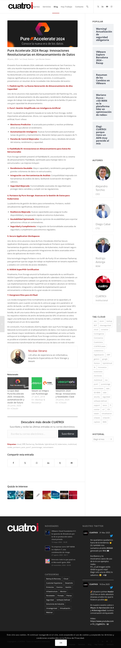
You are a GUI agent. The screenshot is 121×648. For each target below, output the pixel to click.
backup (109, 321)
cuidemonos (98, 350)
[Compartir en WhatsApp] (36, 463)
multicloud (72, 444)
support (97, 405)
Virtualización (65, 608)
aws (95, 321)
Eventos (31, 59)
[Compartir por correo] (71, 463)
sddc (105, 392)
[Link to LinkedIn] (102, 6)
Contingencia (99, 334)
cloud (19, 444)
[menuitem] (26, 6)
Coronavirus (98, 338)
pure (23, 447)
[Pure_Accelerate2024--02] (42, 33)
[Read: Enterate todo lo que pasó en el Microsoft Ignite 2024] (47, 561)
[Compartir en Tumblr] (60, 463)
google (104, 359)
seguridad (106, 397)
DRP (23, 444)
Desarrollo (69, 583)
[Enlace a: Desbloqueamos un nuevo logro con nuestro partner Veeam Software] (29, 495)
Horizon (97, 363)
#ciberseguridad (99, 610)
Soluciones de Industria (55, 604)
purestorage (37, 447)
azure (102, 321)
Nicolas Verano (44, 59)
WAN (104, 422)
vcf (103, 409)
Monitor (63, 591)
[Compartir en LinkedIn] (48, 463)
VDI (108, 409)
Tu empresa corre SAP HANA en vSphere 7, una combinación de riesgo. (63, 549)
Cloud (24, 59)
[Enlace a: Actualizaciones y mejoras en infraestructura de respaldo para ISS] (20, 495)
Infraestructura (51, 591)
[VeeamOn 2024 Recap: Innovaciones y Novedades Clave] (66, 383)
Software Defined (63, 600)
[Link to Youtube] (107, 6)
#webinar (112, 591)
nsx (106, 380)
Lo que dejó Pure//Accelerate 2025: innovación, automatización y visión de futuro (15, 396)
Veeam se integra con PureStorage (40, 392)
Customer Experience (54, 583)
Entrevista (50, 587)
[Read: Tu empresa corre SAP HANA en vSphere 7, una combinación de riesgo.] (47, 548)
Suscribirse (68, 433)
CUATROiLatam (100, 346)
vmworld (106, 418)
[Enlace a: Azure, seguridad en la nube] (38, 495)
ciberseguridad (105, 325)
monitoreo (98, 376)
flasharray (30, 444)
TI (110, 405)
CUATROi (93, 532)
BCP (95, 325)
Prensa (69, 595)
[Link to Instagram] (111, 6)
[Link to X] (98, 6)
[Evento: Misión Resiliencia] (118, 324)
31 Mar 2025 (104, 532)
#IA (104, 550)
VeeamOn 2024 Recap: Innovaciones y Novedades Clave (66, 393)
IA (56, 444)
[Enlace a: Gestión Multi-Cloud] (11, 495)
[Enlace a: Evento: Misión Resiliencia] (64, 495)
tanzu (105, 405)
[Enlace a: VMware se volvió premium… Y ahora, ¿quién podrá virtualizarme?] (46, 495)
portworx (17, 447)
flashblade (39, 444)
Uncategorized (51, 608)
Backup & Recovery (53, 579)
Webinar (49, 612)
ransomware (48, 447)
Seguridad (50, 600)
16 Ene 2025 (104, 584)
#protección (104, 607)
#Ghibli (110, 548)
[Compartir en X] (25, 463)
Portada (61, 595)
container (104, 329)
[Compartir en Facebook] (13, 463)
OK (61, 643)
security (97, 397)
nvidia (9, 447)
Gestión (68, 587)
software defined (100, 401)
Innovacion (102, 367)
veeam (96, 413)
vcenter (96, 409)
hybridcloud (49, 444)
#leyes (93, 607)
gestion (96, 359)
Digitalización (99, 355)
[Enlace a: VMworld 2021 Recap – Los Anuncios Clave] (55, 495)
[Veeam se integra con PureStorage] (42, 383)
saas (107, 388)
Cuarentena (98, 342)
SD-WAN (97, 392)
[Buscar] (87, 6)
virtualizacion (107, 413)
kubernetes (62, 444)
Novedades (50, 595)
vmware (97, 418)
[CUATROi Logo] (21, 6)
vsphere (97, 422)
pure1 (28, 447)
